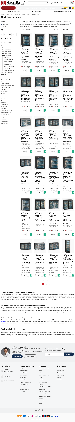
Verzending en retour (43, 389)
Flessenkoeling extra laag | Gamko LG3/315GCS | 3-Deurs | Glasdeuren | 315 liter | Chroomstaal (40, 260)
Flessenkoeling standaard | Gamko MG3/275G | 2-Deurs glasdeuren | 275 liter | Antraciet (68, 95)
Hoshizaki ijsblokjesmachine (7, 85)
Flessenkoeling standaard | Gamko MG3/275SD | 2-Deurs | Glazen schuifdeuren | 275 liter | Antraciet (39, 136)
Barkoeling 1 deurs (6, 47)
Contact (40, 377)
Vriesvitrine (3, 119)
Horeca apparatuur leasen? (45, 393)
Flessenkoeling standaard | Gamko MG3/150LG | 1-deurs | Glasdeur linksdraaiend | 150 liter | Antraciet (40, 54)
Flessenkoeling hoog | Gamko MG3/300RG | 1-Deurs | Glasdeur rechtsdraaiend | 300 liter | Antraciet (68, 259)
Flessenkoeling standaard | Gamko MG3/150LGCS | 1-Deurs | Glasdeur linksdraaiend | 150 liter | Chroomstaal (67, 55)
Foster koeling (4, 78)
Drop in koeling (4, 76)
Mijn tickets (60, 372)
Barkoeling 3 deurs (6, 51)
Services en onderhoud (44, 375)
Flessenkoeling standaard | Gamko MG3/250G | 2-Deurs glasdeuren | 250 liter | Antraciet (25, 95)
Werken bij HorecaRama (44, 391)
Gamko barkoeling (26, 14)
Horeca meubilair (24, 384)
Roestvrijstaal (23, 379)
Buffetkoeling (4, 74)
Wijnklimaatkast (4, 123)
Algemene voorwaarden (44, 368)
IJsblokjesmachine (5, 87)
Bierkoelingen (7, 57)
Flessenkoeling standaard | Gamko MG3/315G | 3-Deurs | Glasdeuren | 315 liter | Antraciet (54, 136)
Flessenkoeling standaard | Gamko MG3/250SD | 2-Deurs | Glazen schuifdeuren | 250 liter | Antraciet (53, 96)
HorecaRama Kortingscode (45, 396)
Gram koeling (4, 81)
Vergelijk (25, 70)
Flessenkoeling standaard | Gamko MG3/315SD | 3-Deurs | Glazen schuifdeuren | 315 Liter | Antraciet (25, 177)
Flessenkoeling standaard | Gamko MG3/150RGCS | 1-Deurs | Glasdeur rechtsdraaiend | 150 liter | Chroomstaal (54, 55)
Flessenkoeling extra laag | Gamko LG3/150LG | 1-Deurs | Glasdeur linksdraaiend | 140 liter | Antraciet (54, 177)
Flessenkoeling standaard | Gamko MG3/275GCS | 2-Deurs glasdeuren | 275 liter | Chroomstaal (25, 136)
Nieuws (40, 8)
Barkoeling (17, 14)
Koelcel (2, 95)
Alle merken (5, 24)
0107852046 (55, 2)
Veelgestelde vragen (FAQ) (45, 386)
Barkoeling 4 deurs (6, 53)
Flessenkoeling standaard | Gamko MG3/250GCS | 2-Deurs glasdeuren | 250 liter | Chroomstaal (40, 96)
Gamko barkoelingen (48, 323)
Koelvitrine (3, 102)
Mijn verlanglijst (60, 375)
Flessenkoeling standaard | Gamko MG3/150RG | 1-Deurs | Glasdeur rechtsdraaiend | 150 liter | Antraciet (26, 54)
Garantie (41, 398)
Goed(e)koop (23, 368)
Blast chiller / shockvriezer (7, 72)
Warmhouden (23, 377)
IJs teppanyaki (4, 91)
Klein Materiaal (23, 375)
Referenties (26, 8)
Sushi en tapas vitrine (6, 112)
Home (2, 14)
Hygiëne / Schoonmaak (25, 382)
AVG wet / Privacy (43, 382)
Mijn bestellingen (61, 370)
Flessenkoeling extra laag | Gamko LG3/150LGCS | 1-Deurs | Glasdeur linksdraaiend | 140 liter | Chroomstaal (25, 219)
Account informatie (61, 368)
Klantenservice (53, 8)
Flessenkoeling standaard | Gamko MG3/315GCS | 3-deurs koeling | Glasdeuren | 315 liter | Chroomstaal (68, 136)
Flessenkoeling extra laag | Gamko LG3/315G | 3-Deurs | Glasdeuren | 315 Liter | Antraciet (25, 259)
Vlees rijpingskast (5, 114)
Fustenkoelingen (7, 64)
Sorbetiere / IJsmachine (6, 110)
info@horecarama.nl (9, 380)
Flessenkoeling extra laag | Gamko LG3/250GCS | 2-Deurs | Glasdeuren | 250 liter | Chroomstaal (54, 218)
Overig (21, 386)
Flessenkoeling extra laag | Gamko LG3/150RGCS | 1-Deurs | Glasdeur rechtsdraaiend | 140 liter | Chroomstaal (68, 178)
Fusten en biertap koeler (6, 79)
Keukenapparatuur (24, 370)
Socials (40, 403)
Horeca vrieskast (5, 83)
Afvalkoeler (3, 44)
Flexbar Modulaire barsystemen (8, 62)
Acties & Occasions (24, 389)
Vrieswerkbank (4, 121)
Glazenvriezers (7, 68)
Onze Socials (34, 8)
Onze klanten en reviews (44, 400)
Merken (46, 8)
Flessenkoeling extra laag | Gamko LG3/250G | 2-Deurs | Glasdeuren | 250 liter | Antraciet (40, 218)
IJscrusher (3, 89)
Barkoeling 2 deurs (6, 49)
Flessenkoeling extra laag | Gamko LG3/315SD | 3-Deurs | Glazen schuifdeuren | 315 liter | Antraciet (53, 260)
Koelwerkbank (4, 104)
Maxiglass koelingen (36, 14)
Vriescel (3, 116)
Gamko (4, 26)
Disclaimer (41, 372)
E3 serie (3, 321)
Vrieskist (3, 118)
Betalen (40, 370)
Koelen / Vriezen (9, 14)
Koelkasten (3, 97)
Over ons (19, 8)
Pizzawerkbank (4, 106)
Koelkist (3, 98)
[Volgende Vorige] (50, 284)
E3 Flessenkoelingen (8, 59)
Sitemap (41, 384)
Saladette (3, 108)
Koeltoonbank (4, 100)
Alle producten (60, 379)
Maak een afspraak (30, 356)
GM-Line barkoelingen (9, 66)
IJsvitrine (3, 93)
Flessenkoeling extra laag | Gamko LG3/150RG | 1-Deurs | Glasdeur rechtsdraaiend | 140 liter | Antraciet (40, 177)
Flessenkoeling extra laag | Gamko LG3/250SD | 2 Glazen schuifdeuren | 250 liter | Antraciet (67, 218)
